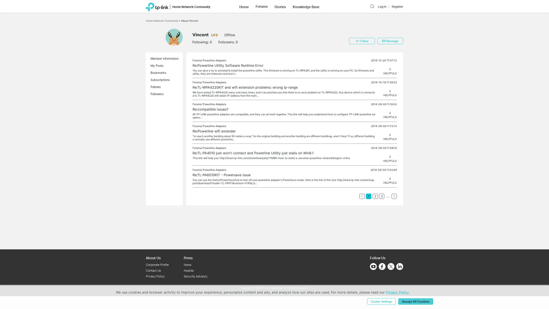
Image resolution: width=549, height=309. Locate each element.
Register (397, 6)
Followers (157, 94)
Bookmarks (158, 72)
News (187, 265)
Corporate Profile (157, 265)
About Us (153, 258)
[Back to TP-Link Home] (157, 6)
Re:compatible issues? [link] (210, 109)
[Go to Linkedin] (399, 266)
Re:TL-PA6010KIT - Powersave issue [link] (222, 175)
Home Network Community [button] (191, 7)
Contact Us (153, 270)
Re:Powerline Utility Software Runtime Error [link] (228, 65)
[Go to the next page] (394, 196)
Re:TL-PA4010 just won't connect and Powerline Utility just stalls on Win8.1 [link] (253, 153)
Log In (382, 6)
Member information (165, 58)
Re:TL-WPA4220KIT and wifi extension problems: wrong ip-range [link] (245, 87)
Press (188, 258)
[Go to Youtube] (373, 266)
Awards (189, 270)
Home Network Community (162, 20)
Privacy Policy (155, 276)
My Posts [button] (157, 65)
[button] (244, 6)
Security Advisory (195, 276)
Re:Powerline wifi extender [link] (214, 131)
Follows (156, 87)
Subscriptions (160, 80)
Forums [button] (262, 6)
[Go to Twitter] (391, 267)
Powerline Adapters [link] (214, 60)
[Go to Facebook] (382, 266)
